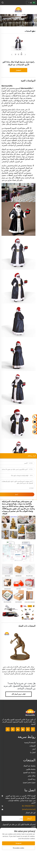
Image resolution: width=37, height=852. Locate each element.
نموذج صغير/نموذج (29, 782)
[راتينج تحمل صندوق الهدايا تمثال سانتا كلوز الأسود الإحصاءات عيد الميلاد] (18, 43)
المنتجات (18, 22)
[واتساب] (8, 729)
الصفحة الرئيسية (28, 22)
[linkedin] (18, 729)
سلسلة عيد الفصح (29, 772)
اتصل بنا (32, 752)
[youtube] (23, 729)
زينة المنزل (31, 779)
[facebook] (13, 729)
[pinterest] (33, 729)
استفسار (18, 70)
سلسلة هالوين (30, 769)
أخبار (33, 749)
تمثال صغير (31, 776)
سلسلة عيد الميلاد (7, 22)
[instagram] (28, 729)
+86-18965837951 (28, 806)
